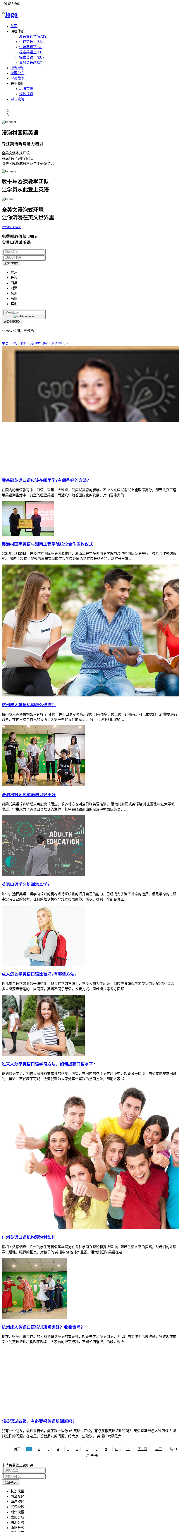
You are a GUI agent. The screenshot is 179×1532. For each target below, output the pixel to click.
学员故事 (17, 78)
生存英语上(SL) (31, 42)
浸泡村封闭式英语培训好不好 (29, 794)
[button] (8, 227)
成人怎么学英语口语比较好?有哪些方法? (39, 974)
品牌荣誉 (26, 89)
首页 (13, 26)
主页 (5, 343)
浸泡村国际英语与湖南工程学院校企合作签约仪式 (47, 544)
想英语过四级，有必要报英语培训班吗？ (39, 1421)
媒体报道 (26, 94)
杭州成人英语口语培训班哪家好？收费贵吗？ (43, 1327)
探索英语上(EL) (31, 52)
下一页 (142, 1449)
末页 (158, 1449)
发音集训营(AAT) (32, 36)
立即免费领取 (12, 322)
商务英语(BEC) (30, 62)
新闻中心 (58, 343)
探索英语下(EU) (31, 57)
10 (116, 1449)
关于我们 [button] (17, 83)
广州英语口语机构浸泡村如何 (29, 1237)
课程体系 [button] (17, 31)
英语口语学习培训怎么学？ (27, 884)
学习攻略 (17, 99)
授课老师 (17, 68)
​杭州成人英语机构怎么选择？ (29, 705)
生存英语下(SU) (31, 47)
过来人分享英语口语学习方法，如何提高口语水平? (48, 1064)
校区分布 (17, 73)
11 (128, 1449)
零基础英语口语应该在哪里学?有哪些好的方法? (45, 480)
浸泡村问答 (39, 343)
